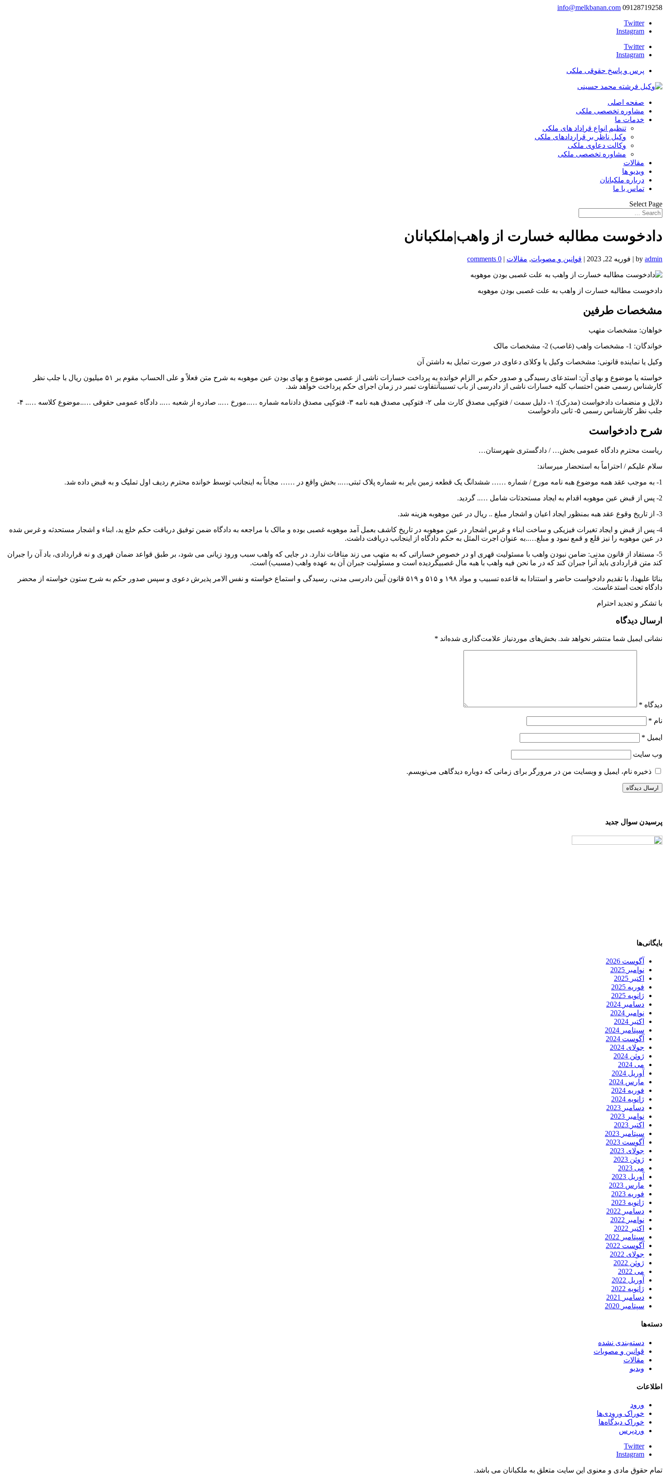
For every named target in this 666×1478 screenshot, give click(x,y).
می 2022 (631, 1271)
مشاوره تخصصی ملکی (610, 111)
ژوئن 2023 (628, 1159)
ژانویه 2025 (627, 995)
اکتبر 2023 (629, 1125)
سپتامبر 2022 (624, 1237)
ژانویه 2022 (627, 1288)
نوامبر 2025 (627, 970)
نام (655, 720)
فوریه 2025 (627, 987)
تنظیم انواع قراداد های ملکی (584, 128)
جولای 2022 (627, 1254)
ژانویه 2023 (627, 1202)
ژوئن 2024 (628, 1056)
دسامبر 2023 (625, 1107)
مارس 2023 (626, 1185)
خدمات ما (629, 119)
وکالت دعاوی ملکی (597, 145)
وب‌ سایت (647, 754)
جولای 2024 (627, 1047)
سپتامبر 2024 (624, 1030)
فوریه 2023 (627, 1194)
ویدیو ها (633, 171)
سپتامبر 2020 (624, 1306)
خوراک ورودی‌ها (620, 1413)
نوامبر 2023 (627, 1116)
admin (653, 259)
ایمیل (652, 737)
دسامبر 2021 (625, 1297)
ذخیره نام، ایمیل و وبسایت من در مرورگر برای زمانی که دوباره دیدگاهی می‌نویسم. (529, 771)
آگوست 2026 (625, 961)
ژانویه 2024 (627, 1099)
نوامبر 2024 (627, 1013)
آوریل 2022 (628, 1280)
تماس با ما (628, 188)
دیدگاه (650, 705)
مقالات (633, 162)
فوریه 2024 (627, 1090)
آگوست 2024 (625, 1038)
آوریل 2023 (628, 1176)
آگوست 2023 (625, 1142)
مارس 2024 (626, 1082)
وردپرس (631, 1430)
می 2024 (631, 1064)
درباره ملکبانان (622, 180)
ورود (637, 1405)
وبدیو (637, 1368)
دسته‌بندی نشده (621, 1342)
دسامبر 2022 (625, 1211)
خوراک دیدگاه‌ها (621, 1422)
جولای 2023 (627, 1151)
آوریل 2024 (628, 1073)
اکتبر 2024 (629, 1021)
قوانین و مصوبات (556, 259)
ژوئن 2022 (628, 1263)
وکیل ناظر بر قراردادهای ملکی (580, 137)
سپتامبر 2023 (624, 1133)
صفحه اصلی (626, 102)
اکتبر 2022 (629, 1228)
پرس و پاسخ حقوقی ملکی (605, 70)
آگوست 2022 (625, 1245)
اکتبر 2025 (629, 978)
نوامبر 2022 (627, 1220)
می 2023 (631, 1168)
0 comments (484, 259)
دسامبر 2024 (625, 1004)
